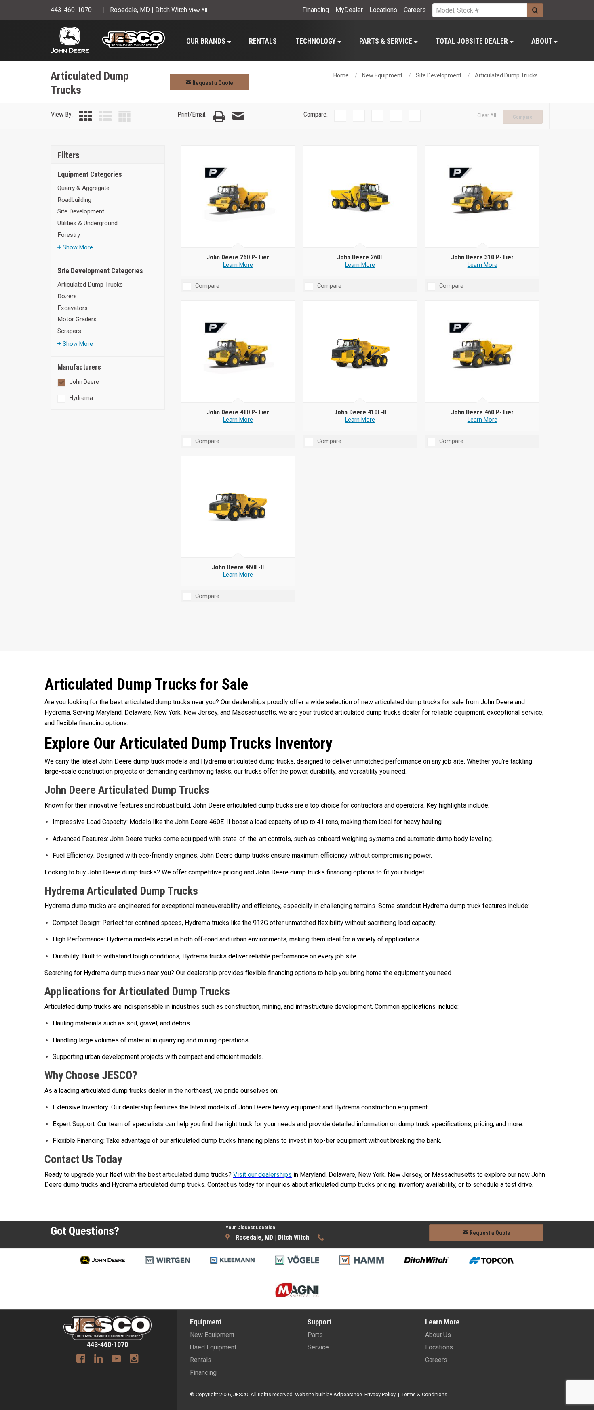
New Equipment (382, 75)
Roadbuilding (74, 199)
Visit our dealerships (262, 1174)
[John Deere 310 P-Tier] (482, 196)
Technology (316, 41)
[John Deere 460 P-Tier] (482, 351)
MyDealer (349, 10)
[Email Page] (238, 116)
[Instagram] (134, 1359)
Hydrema (81, 398)
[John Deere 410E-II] (360, 351)
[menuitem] (208, 41)
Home (341, 75)
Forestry (68, 234)
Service (318, 1347)
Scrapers (69, 331)
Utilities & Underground (87, 223)
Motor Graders (77, 319)
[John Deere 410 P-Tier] (238, 351)
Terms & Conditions (424, 1394)
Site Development (438, 75)
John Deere (84, 382)
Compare (523, 117)
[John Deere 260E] (360, 196)
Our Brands (206, 41)
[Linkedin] (98, 1359)
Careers (415, 10)
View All (198, 10)
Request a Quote (212, 82)
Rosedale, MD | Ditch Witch (148, 10)
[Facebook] (81, 1359)
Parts (315, 1335)
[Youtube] (116, 1359)
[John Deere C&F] (73, 40)
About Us (438, 1335)
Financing (315, 10)
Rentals (263, 41)
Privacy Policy (380, 1394)
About (542, 41)
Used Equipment (213, 1347)
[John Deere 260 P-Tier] (238, 196)
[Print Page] (219, 116)
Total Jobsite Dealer (473, 41)
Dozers (67, 296)
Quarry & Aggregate (83, 188)
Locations (383, 10)
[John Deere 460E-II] (238, 506)
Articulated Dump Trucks (506, 75)
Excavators (72, 308)
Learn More (238, 264)
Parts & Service (386, 41)
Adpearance (347, 1394)
